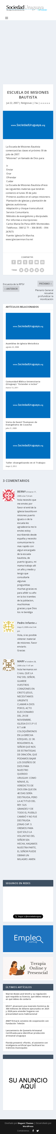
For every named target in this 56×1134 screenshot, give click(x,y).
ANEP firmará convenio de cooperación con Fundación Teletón (27, 1022)
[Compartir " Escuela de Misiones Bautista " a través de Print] (42, 262)
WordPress (28, 1126)
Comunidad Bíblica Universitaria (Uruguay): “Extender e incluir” (23, 382)
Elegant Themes (25, 1123)
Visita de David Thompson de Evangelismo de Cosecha (21, 423)
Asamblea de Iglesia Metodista (22, 343)
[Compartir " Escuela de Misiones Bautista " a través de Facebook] (14, 262)
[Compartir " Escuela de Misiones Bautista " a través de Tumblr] (25, 262)
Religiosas (26, 103)
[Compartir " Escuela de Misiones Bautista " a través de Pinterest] (31, 262)
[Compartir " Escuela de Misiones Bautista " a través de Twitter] (19, 262)
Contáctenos (23, 1130)
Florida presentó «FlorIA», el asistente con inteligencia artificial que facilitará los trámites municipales (27, 1045)
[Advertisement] (28, 49)
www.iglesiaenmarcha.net (19, 239)
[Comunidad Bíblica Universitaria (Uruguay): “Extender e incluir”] (28, 364)
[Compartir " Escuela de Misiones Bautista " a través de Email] (36, 262)
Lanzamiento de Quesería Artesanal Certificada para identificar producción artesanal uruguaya (25, 1033)
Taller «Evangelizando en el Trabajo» (26, 462)
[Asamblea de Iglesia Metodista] (28, 326)
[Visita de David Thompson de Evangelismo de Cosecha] (28, 404)
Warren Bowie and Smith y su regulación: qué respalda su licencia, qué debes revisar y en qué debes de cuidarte (28, 996)
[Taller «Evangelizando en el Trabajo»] (28, 445)
